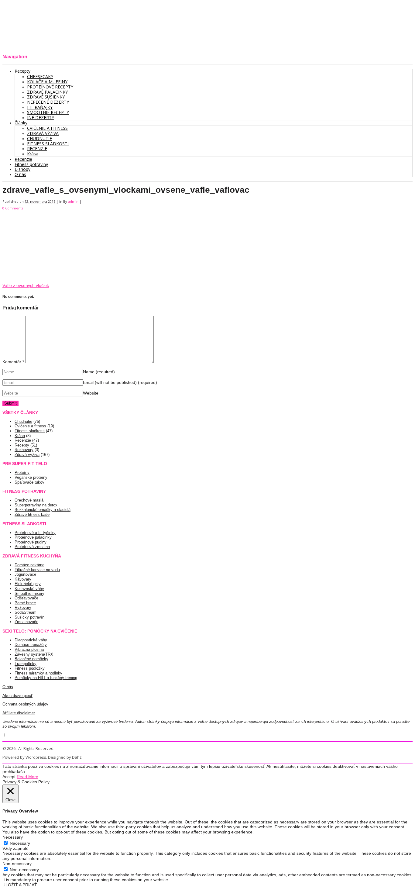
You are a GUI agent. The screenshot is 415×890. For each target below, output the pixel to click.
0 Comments (12, 208)
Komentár (13, 361)
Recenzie (23, 440)
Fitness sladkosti (30, 431)
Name (99, 371)
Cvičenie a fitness (30, 426)
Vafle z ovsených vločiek (25, 285)
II (3, 735)
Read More (27, 776)
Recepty (22, 445)
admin (73, 201)
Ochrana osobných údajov (25, 704)
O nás (7, 687)
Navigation (14, 56)
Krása (20, 435)
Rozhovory (24, 449)
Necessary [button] (12, 837)
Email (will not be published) (120, 382)
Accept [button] (8, 776)
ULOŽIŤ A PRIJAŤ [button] (19, 884)
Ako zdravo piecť (17, 695)
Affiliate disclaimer (18, 713)
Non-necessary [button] (17, 863)
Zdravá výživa (27, 454)
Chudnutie (23, 421)
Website (90, 393)
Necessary (20, 843)
